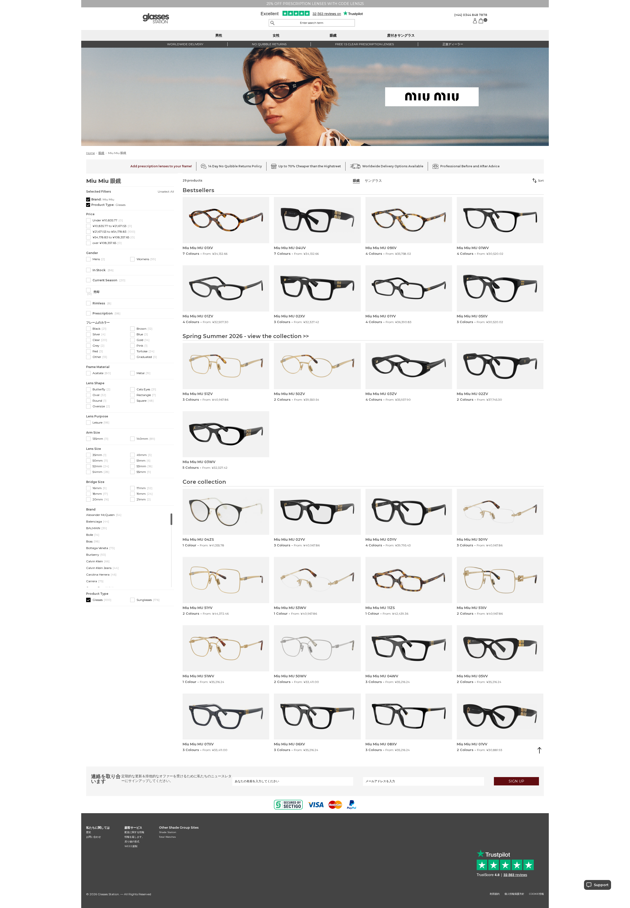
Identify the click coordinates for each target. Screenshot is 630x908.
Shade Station (167, 832)
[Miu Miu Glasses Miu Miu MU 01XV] (226, 220)
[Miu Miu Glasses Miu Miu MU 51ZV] (226, 366)
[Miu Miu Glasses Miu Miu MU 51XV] (500, 580)
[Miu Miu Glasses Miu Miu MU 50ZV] (317, 366)
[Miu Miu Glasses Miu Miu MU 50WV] (317, 648)
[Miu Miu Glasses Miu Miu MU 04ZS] (226, 512)
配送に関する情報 (134, 832)
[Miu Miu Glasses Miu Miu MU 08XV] (408, 717)
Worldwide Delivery (185, 44)
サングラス (373, 180)
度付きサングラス (401, 35)
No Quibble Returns (269, 44)
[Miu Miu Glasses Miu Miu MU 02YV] (317, 512)
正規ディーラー (452, 44)
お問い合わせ (93, 836)
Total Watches (167, 836)
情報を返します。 (134, 836)
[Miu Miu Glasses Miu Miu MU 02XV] (317, 288)
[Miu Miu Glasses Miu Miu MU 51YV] (226, 580)
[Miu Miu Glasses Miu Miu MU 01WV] (500, 220)
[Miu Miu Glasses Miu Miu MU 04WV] (408, 648)
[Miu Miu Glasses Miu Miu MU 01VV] (500, 717)
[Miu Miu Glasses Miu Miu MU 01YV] (408, 288)
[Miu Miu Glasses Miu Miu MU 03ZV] (408, 366)
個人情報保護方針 (514, 894)
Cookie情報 (536, 894)
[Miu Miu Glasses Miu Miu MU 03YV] (408, 512)
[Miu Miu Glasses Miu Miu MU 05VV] (500, 648)
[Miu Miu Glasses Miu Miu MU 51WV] (226, 648)
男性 (218, 35)
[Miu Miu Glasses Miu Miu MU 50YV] (500, 512)
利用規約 (495, 894)
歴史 (88, 832)
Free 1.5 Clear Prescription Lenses (364, 44)
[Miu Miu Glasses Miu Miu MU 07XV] (226, 717)
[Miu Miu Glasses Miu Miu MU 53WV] (317, 580)
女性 (276, 35)
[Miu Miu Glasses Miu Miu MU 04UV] (317, 220)
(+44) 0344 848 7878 (470, 15)
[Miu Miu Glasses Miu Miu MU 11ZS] (408, 580)
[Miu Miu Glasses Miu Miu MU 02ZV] (500, 366)
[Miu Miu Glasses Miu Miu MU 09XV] (408, 220)
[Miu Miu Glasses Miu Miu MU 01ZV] (226, 288)
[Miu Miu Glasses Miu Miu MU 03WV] (226, 434)
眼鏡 (333, 35)
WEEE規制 (131, 846)
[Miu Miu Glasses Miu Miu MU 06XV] (317, 717)
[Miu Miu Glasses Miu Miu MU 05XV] (500, 288)
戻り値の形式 (132, 841)
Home (90, 153)
